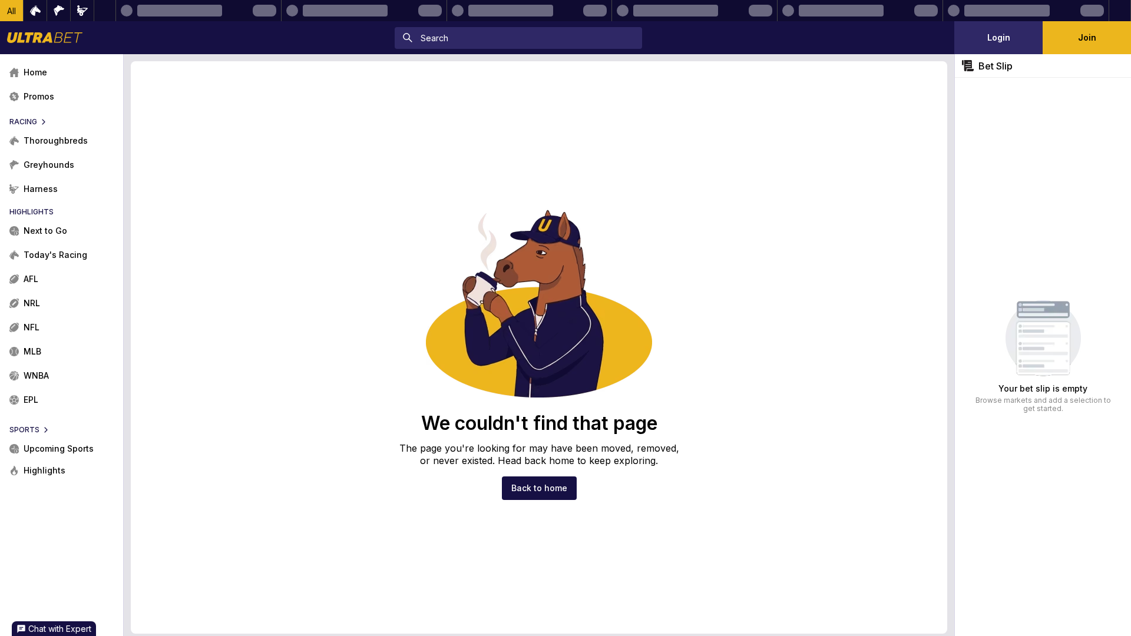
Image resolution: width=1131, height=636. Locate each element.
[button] (12, 10)
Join (1087, 37)
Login (998, 37)
